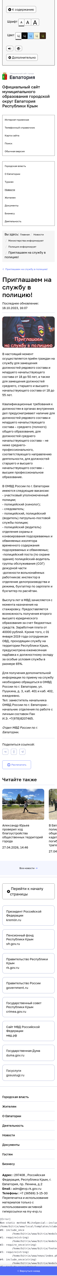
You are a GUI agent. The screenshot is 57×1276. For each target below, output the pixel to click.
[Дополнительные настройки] (18, 48)
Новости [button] (10, 189)
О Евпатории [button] (12, 173)
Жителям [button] (10, 197)
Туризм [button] (9, 181)
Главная (25, 234)
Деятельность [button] (13, 221)
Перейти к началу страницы (26, 891)
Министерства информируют (26, 240)
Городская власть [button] (15, 166)
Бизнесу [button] (10, 213)
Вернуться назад (30, 1270)
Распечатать (18, 764)
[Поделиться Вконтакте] (5, 752)
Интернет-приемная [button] (17, 119)
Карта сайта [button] (12, 135)
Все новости (27, 868)
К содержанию (22, 9)
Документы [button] (12, 205)
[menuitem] (28, 120)
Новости (38, 234)
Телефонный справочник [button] (20, 127)
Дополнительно (23, 57)
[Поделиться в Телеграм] (22, 752)
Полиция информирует (22, 246)
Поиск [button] (8, 143)
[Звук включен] (9, 48)
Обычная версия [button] (15, 151)
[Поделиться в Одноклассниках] (14, 752)
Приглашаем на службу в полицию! (26, 269)
